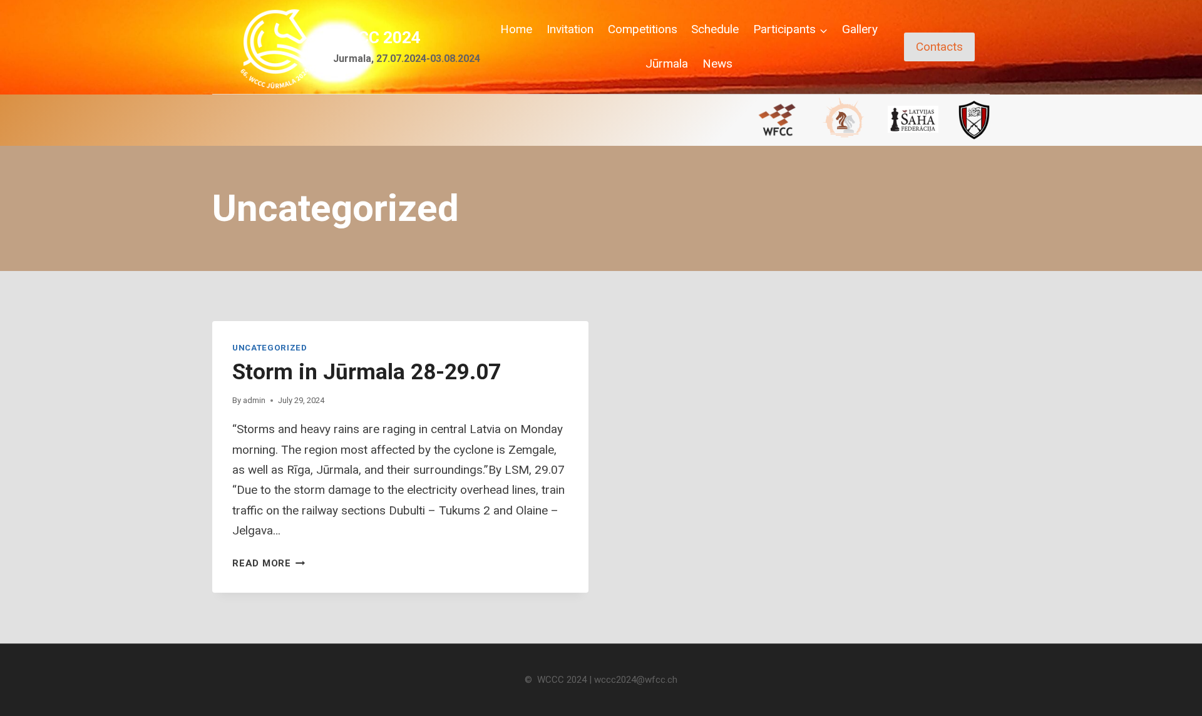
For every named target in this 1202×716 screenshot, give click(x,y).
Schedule (715, 29)
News (717, 63)
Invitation (570, 29)
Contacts (939, 46)
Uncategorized (269, 347)
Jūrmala (666, 63)
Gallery (860, 29)
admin (254, 400)
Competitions (642, 29)
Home (516, 29)
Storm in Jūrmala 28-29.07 (366, 372)
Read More (269, 563)
